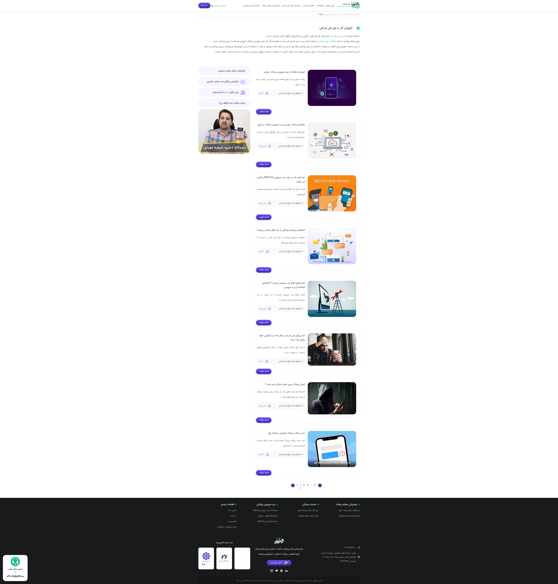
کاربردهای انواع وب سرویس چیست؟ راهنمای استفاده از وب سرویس (283, 285)
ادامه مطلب (264, 111)
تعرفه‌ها (321, 5)
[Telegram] (276, 571)
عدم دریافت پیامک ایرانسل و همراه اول (286, 433)
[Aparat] (281, 571)
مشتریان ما (232, 521)
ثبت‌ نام (204, 5)
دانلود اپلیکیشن (276, 562)
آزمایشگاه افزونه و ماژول (268, 515)
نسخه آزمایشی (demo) (267, 521)
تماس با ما (232, 510)
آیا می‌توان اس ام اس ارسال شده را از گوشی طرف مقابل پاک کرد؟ (282, 338)
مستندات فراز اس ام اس (291, 5)
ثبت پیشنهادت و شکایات (227, 526)
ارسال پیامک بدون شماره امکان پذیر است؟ (285, 384)
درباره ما (233, 515)
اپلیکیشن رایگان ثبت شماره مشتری (222, 81)
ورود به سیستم (219, 5)
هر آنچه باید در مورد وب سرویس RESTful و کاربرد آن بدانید (281, 180)
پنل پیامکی (330, 5)
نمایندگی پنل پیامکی (251, 5)
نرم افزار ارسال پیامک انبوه (349, 510)
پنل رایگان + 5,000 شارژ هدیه (225, 92)
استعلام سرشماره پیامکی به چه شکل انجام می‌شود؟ (281, 230)
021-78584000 (350, 547)
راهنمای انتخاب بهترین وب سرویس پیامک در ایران (281, 124)
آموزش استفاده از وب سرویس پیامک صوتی (284, 72)
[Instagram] (272, 571)
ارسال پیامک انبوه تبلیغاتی (349, 515)
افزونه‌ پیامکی (308, 5)
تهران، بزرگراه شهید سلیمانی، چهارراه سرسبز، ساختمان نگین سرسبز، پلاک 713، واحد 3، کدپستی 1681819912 (338, 557)
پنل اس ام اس (354, 14)
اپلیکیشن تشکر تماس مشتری (231, 71)
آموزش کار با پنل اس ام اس (335, 14)
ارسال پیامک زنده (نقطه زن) (232, 103)
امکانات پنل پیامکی (326, 41)
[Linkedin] (286, 571)
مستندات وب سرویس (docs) (265, 510)
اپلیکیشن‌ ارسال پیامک (271, 5)
